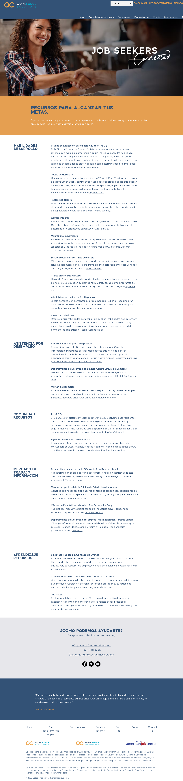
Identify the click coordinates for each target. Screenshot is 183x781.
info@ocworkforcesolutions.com (91, 645)
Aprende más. (58, 569)
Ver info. (82, 498)
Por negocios (77, 727)
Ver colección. (73, 609)
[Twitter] (91, 664)
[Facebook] (84, 664)
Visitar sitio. (119, 432)
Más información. (116, 450)
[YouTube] (97, 664)
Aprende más (96, 192)
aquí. (65, 773)
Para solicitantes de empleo (51, 731)
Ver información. (74, 480)
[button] (101, 17)
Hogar (29, 727)
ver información (94, 512)
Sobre (135, 727)
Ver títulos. (106, 587)
